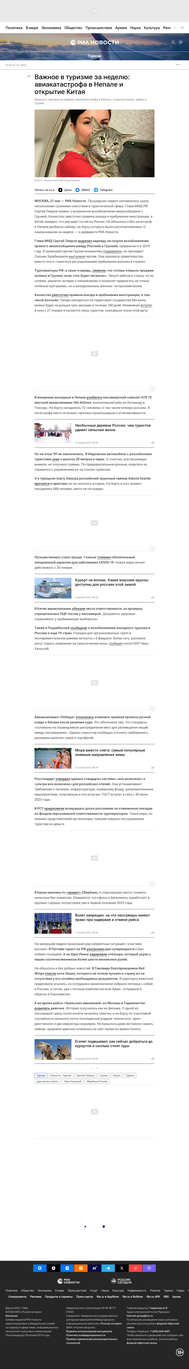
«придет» (73, 892)
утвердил (63, 779)
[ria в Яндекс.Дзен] (53, 1268)
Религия (155, 1290)
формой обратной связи (142, 1342)
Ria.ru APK (153, 1296)
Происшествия (77, 1290)
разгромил (95, 949)
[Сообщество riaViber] (149, 1268)
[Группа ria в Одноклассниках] (80, 1268)
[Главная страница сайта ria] (94, 42)
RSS (166, 1296)
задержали (98, 954)
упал (55, 459)
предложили (54, 808)
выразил (85, 241)
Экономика (44, 1290)
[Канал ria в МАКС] (40, 1268)
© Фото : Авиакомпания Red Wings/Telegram (57, 180)
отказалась (85, 717)
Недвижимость (137, 1290)
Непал (117, 1075)
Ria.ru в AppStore (108, 1296)
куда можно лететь (48, 1081)
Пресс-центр (84, 1296)
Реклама (35, 1296)
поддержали (112, 251)
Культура (118, 1290)
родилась (42, 1008)
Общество (27, 1290)
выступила (77, 256)
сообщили (78, 628)
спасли (50, 973)
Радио (180, 1290)
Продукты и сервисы (59, 1296)
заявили (99, 270)
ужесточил (60, 295)
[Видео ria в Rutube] (94, 1268)
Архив (176, 1296)
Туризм (41, 1075)
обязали (78, 608)
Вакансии (12, 1315)
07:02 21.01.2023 (16, 65)
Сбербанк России (97, 1081)
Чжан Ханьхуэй (72, 1081)
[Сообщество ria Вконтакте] (67, 1268)
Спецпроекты (17, 1296)
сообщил (116, 643)
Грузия (104, 1075)
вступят (146, 305)
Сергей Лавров (85, 1075)
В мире (59, 1290)
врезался (42, 483)
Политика (11, 1290)
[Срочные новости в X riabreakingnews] (135, 1268)
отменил (104, 557)
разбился (94, 397)
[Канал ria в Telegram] (108, 1268)
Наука (105, 1290)
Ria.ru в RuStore (133, 1296)
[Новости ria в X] (121, 1268)
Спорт (94, 1290)
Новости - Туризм (60, 1075)
